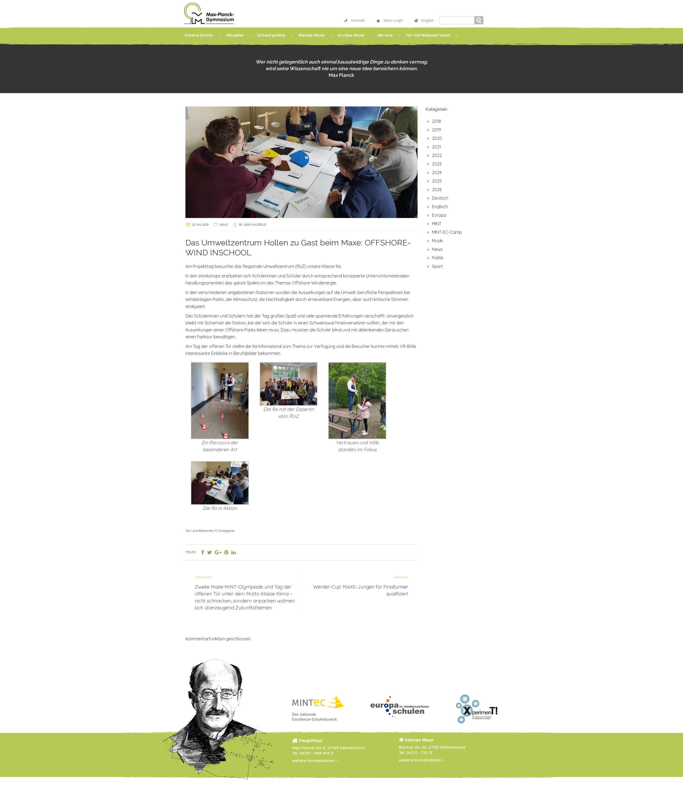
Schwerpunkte (271, 35)
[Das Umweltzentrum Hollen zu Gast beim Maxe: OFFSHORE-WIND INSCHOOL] (301, 161)
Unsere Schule (199, 35)
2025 (437, 181)
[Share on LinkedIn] (233, 552)
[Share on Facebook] (202, 552)
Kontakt (358, 20)
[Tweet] (209, 552)
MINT (436, 223)
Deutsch (440, 198)
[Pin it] (226, 552)
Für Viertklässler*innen (428, 35)
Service (385, 35)
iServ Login (393, 20)
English (428, 20)
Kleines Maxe (311, 35)
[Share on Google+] (218, 552)
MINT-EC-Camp (447, 232)
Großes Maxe (351, 35)
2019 (436, 129)
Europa (439, 215)
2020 (437, 138)
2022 (437, 155)
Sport (437, 266)
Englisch (440, 206)
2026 (437, 189)
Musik (437, 240)
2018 (436, 121)
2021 (436, 146)
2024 (437, 172)
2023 (437, 163)
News (224, 225)
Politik (437, 257)
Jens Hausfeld (255, 225)
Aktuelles (235, 35)
